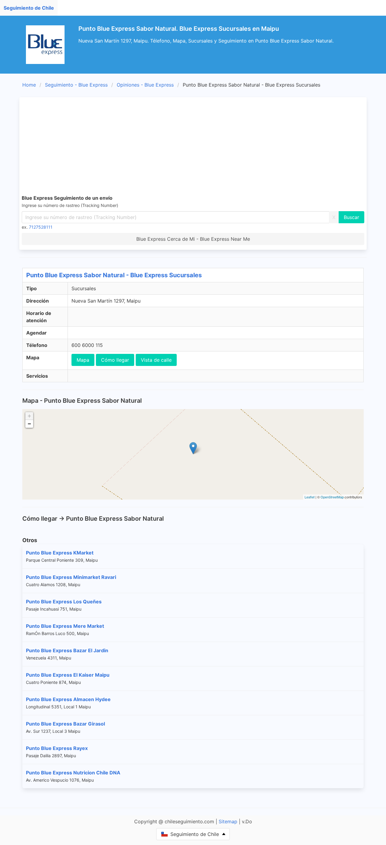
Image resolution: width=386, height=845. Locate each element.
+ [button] (29, 416)
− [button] (29, 424)
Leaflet (310, 496)
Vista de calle (156, 360)
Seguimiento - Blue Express (76, 85)
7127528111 (40, 227)
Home (29, 85)
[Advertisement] (203, 145)
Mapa (83, 360)
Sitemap (228, 821)
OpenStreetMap (332, 496)
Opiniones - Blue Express (145, 85)
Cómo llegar (115, 360)
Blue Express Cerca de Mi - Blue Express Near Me (193, 239)
